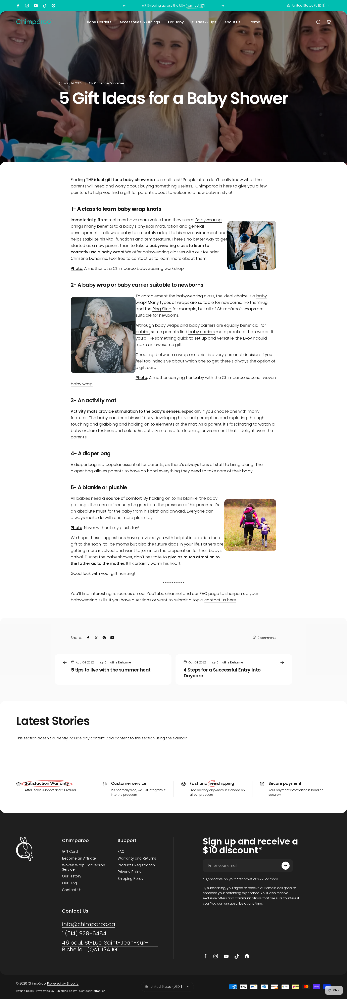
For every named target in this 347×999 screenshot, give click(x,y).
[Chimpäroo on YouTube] (36, 6)
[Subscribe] (286, 866)
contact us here (220, 600)
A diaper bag (84, 464)
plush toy (143, 517)
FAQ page (209, 593)
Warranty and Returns (137, 858)
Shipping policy (67, 991)
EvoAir (249, 338)
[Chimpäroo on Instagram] (27, 6)
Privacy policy (45, 991)
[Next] (222, 5)
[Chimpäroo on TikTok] (45, 6)
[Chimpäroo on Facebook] (18, 6)
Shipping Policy (130, 879)
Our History (71, 876)
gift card (147, 367)
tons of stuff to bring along (226, 464)
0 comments (267, 638)
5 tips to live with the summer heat (111, 670)
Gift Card (70, 852)
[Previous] (124, 5)
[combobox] (309, 5)
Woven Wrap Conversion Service (83, 867)
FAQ (121, 852)
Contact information (92, 991)
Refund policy (25, 991)
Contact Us (72, 890)
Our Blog (69, 883)
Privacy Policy (129, 872)
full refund (68, 790)
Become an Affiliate (79, 858)
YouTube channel (164, 593)
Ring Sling (161, 309)
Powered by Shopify (63, 983)
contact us (142, 258)
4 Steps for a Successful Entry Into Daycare (222, 673)
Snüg (262, 302)
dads (173, 544)
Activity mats (84, 411)
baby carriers (201, 332)
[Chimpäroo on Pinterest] (53, 6)
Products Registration (136, 865)
